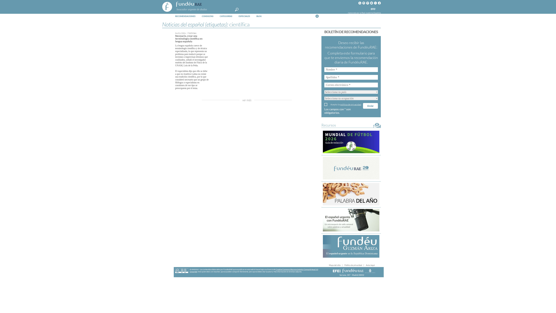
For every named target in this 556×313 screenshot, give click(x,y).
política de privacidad (350, 104)
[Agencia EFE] (373, 9)
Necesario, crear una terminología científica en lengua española (188, 38)
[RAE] (379, 8)
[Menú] (317, 16)
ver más (247, 100)
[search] (236, 9)
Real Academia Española (371, 13)
